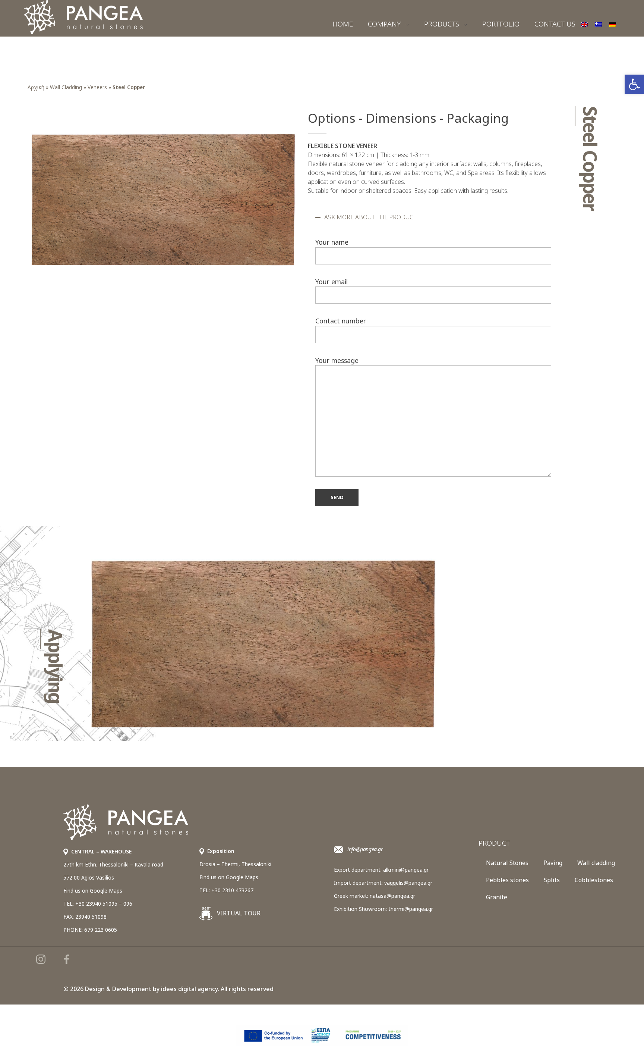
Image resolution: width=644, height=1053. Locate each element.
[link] (634, 84)
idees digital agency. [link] (190, 989)
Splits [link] (552, 880)
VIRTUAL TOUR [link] (238, 913)
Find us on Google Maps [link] (92, 890)
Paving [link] (552, 863)
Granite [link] (496, 897)
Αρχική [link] (36, 87)
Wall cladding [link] (596, 863)
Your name (331, 242)
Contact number (340, 320)
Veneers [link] (97, 87)
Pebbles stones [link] (507, 880)
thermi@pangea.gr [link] (410, 908)
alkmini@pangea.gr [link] (406, 869)
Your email (331, 281)
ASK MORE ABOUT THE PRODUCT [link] (370, 217)
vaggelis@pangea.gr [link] (408, 882)
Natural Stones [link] (507, 863)
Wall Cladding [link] (66, 87)
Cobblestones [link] (594, 880)
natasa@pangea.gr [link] (392, 895)
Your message (337, 360)
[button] (433, 217)
